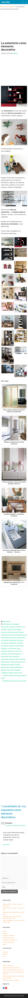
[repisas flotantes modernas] (7, 259)
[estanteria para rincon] (20, 328)
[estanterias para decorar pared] (7, 326)
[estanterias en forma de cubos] (7, 344)
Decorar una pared (14, 629)
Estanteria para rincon (8, 637)
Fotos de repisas (14, 654)
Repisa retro (20, 662)
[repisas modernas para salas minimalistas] (20, 246)
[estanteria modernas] (7, 285)
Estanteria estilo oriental (18, 635)
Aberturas (5, 952)
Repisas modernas (7, 670)
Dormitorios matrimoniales (10, 940)
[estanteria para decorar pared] (7, 363)
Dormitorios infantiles (8, 935)
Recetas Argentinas (8, 965)
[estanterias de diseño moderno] (7, 270)
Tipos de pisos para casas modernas (13, 970)
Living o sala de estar (8, 942)
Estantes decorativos (16, 646)
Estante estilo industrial (9, 632)
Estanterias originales (8, 643)
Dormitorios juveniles (8, 937)
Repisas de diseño (7, 665)
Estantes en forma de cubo (10, 648)
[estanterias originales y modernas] (20, 353)
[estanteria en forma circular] (20, 376)
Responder (6, 844)
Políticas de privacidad (18, 995)
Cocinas (5, 933)
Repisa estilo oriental (8, 662)
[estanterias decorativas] (7, 310)
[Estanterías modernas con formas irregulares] (20, 341)
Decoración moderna (8, 627)
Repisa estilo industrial (17, 659)
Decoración (10, 7)
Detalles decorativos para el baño (14, 681)
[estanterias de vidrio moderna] (20, 313)
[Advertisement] (14, 27)
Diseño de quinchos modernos (11, 967)
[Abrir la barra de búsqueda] (23, 2)
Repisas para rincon (15, 673)
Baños (4, 931)
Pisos (4, 956)
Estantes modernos (8, 651)
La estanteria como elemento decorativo (11, 656)
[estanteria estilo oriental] (20, 272)
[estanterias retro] (7, 372)
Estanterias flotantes (16, 640)
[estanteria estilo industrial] (20, 300)
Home (2, 7)
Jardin (4, 944)
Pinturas (5, 954)
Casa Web (5, 2)
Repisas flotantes (16, 667)
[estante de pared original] (20, 282)
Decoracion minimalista (11, 624)
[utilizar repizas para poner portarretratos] (7, 245)
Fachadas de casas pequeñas (11, 980)
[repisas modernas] (20, 256)
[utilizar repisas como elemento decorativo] (7, 298)
